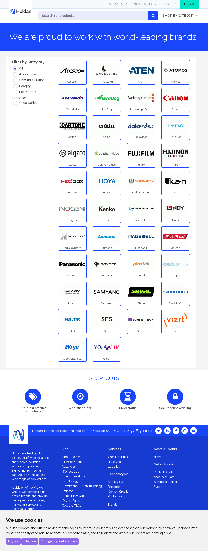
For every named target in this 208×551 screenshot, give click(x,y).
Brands (112, 504)
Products (114, 4)
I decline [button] (29, 541)
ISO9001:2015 (71, 471)
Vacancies (69, 466)
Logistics (114, 466)
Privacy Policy (71, 500)
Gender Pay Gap (73, 495)
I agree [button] (13, 541)
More (168, 4)
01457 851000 (137, 430)
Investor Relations (74, 476)
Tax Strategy (70, 481)
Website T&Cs (71, 505)
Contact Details (163, 472)
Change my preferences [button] (59, 541)
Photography (116, 496)
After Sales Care (164, 477)
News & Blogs (146, 4)
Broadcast (114, 486)
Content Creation (119, 491)
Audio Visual (116, 481)
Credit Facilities (118, 457)
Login (189, 4)
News (157, 457)
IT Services (115, 461)
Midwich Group (72, 461)
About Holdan (71, 457)
